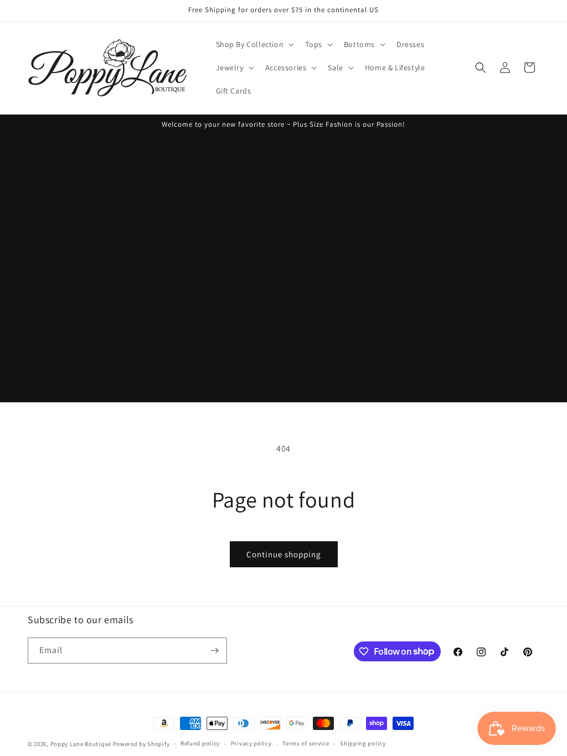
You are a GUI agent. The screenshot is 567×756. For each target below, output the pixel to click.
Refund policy (200, 743)
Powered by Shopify (141, 744)
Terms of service (305, 743)
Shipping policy (363, 743)
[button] (254, 44)
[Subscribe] (214, 651)
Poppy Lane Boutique (80, 744)
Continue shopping (283, 554)
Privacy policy (251, 743)
